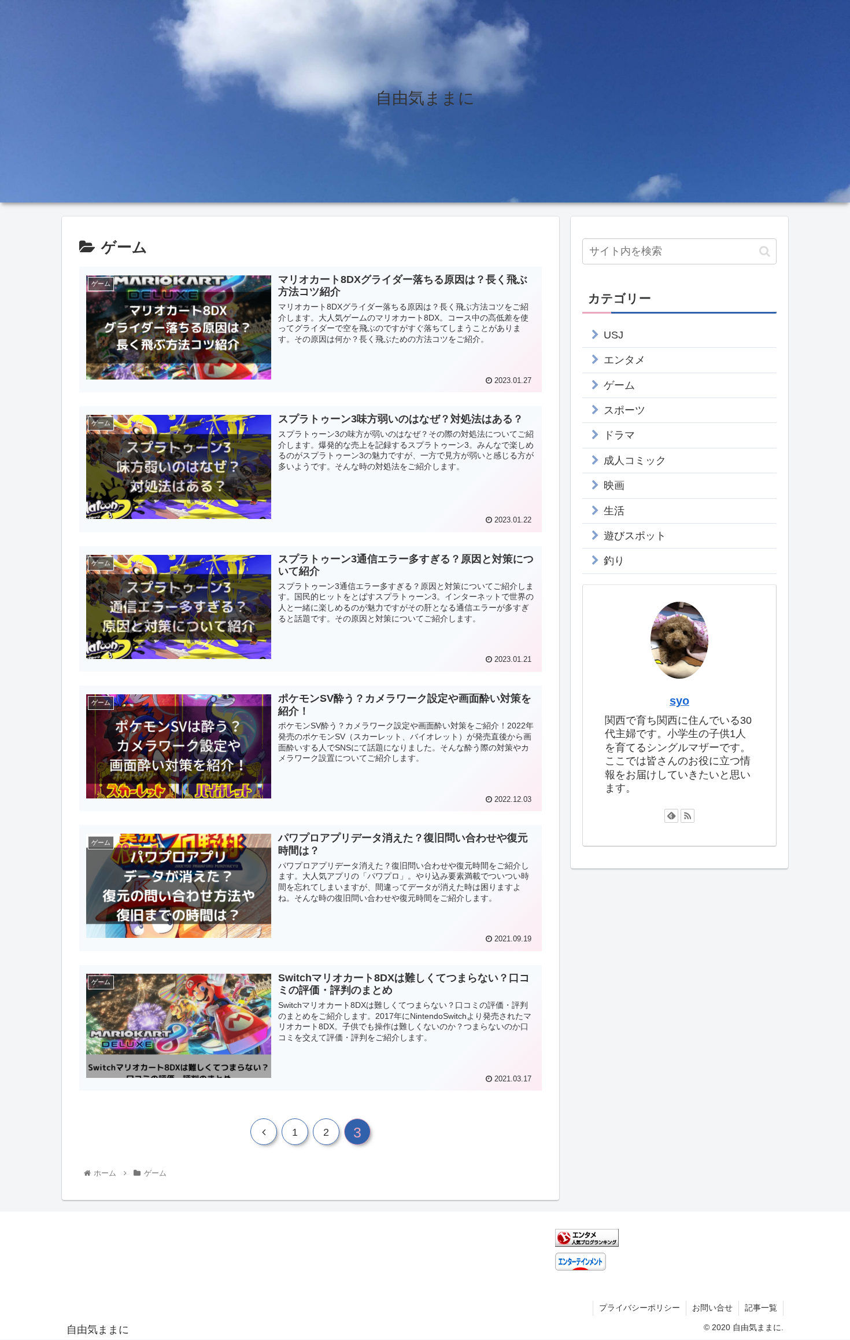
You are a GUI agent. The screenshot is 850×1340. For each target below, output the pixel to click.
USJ (613, 335)
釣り (614, 560)
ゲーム (619, 385)
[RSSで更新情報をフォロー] (687, 816)
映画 (614, 485)
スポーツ (624, 410)
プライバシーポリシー (639, 1307)
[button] (765, 251)
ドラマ (619, 435)
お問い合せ (712, 1307)
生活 (614, 511)
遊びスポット (635, 536)
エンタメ (624, 360)
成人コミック (635, 460)
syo (679, 700)
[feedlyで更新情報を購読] (671, 816)
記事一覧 (761, 1307)
